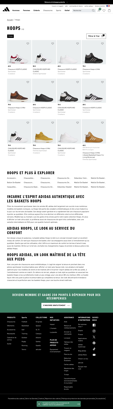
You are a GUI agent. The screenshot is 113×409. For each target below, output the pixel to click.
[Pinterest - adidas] (99, 343)
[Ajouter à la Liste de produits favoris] (28, 44)
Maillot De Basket (81, 183)
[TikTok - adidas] (99, 349)
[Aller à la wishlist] (104, 10)
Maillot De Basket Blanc (81, 187)
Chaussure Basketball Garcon (31, 183)
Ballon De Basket (13, 183)
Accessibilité (100, 398)
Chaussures (48, 10)
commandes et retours (76, 6)
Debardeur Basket (64, 187)
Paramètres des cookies (16, 398)
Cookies (41, 398)
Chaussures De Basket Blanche (63, 178)
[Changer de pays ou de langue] (108, 6)
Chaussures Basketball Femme (48, 178)
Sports (58, 10)
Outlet (67, 10)
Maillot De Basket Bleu (98, 178)
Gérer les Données (31, 398)
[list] (46, 36)
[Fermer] (39, 404)
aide (66, 6)
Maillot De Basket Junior (98, 187)
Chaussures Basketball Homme (48, 183)
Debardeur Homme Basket (81, 178)
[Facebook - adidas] (99, 325)
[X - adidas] (99, 337)
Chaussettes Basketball (28, 178)
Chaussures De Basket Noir (63, 183)
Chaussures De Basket (46, 187)
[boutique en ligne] (6, 9)
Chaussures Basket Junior (31, 187)
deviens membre (100, 6)
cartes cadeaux (88, 6)
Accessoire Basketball (11, 178)
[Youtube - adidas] (99, 355)
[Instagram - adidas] (99, 331)
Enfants (37, 10)
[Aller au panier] (109, 10)
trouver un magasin (57, 6)
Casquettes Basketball (11, 187)
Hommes (16, 10)
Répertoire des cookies (53, 398)
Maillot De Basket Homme (98, 183)
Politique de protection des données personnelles (78, 398)
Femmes (26, 10)
